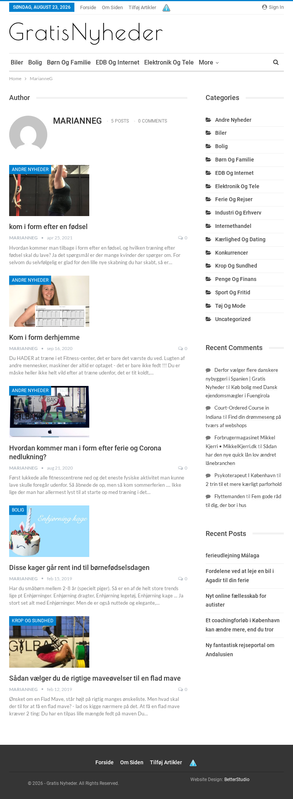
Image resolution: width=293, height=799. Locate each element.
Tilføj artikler (142, 7)
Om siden (112, 7)
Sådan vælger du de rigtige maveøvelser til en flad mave (95, 678)
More (206, 62)
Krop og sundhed (32, 620)
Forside (88, 7)
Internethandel (233, 226)
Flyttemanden (229, 496)
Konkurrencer (231, 253)
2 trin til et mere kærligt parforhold (244, 484)
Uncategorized (233, 319)
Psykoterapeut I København (244, 475)
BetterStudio (237, 779)
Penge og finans (235, 279)
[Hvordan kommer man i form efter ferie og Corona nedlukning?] (49, 411)
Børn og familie (69, 62)
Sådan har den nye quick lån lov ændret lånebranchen (241, 454)
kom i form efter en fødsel (48, 227)
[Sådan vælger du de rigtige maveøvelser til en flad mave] (49, 641)
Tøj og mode (230, 306)
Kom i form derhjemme (44, 337)
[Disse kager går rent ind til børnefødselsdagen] (49, 531)
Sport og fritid (232, 292)
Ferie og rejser (234, 199)
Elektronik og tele (169, 62)
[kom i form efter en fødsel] (49, 190)
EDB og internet (117, 62)
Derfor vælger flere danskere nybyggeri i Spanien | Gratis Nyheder (242, 378)
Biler (17, 62)
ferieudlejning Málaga (232, 555)
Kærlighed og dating (240, 239)
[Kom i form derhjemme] (49, 301)
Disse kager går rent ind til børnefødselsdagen (79, 567)
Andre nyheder (30, 169)
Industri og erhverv (238, 213)
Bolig (35, 62)
